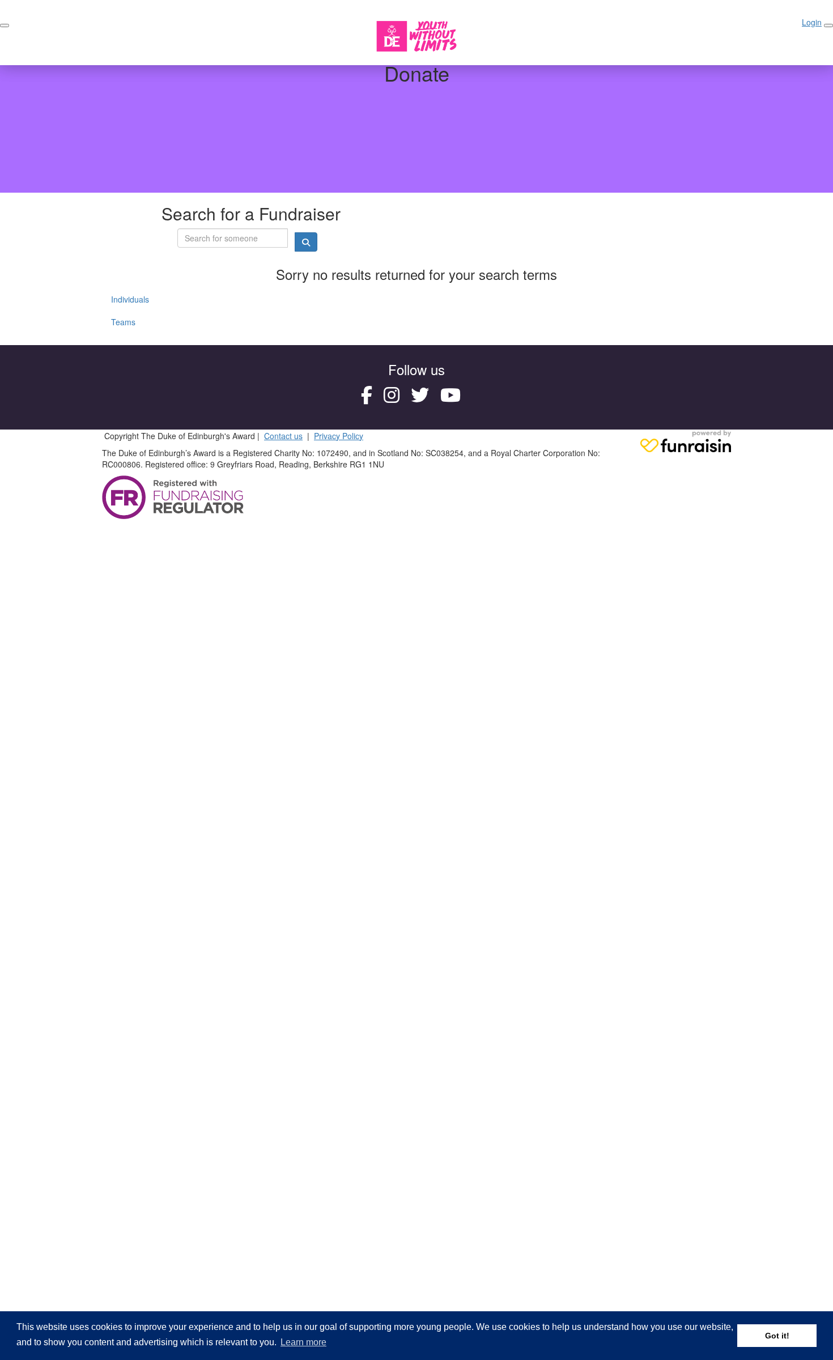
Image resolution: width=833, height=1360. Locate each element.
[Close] (828, 25)
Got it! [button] (777, 1335)
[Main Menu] (4, 25)
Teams (123, 322)
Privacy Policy (338, 435)
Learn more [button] (303, 1342)
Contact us (283, 435)
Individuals (130, 299)
